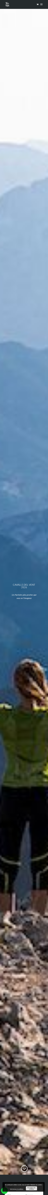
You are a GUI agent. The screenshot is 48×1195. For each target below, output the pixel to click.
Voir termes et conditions (16, 1189)
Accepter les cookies (31, 1188)
